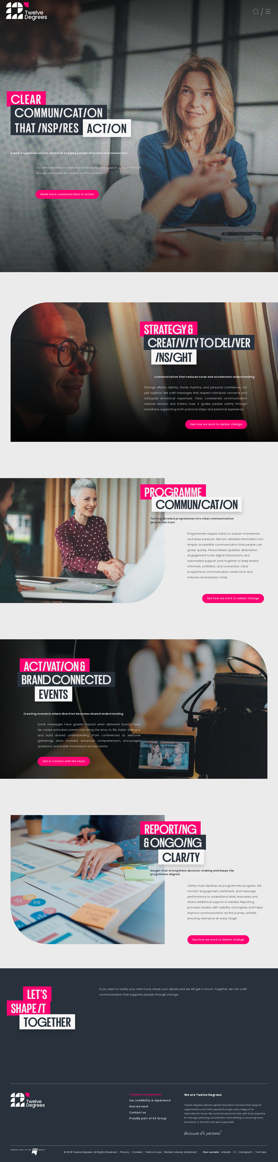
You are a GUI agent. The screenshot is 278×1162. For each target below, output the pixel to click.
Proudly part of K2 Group (148, 1118)
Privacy (124, 1152)
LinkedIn (226, 1152)
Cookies (137, 1152)
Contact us (137, 1112)
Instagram (245, 1152)
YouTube (260, 1152)
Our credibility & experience (150, 1100)
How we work (138, 1106)
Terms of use (153, 1152)
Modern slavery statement (181, 1152)
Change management (145, 1094)
